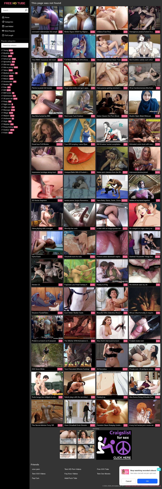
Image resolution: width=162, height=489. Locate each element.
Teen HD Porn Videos (73, 469)
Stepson (8, 116)
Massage (9, 110)
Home (6, 17)
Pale (6, 87)
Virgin (7, 121)
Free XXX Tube (103, 469)
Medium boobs (10, 73)
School (8, 76)
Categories (8, 22)
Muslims (8, 53)
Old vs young (10, 67)
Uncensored (9, 81)
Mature (8, 79)
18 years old (10, 99)
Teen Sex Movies (103, 474)
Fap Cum (35, 478)
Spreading (9, 62)
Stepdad (8, 124)
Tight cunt (8, 107)
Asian (7, 56)
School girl (9, 59)
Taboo (7, 70)
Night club (8, 104)
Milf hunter (8, 93)
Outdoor (8, 130)
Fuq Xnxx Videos (71, 474)
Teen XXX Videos (39, 474)
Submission (9, 96)
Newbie (7, 84)
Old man (8, 64)
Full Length (8, 35)
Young (7, 50)
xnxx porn (36, 469)
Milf (6, 90)
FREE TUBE (14, 3)
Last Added (8, 26)
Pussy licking (10, 127)
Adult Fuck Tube (71, 478)
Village (8, 113)
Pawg (7, 101)
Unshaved (8, 118)
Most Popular (9, 31)
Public (7, 133)
